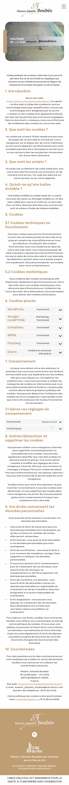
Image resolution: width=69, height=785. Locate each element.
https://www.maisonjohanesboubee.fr (28, 101)
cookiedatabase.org (28, 699)
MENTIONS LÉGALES (47, 766)
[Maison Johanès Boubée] (34, 10)
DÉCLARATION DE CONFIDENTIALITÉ (34, 769)
